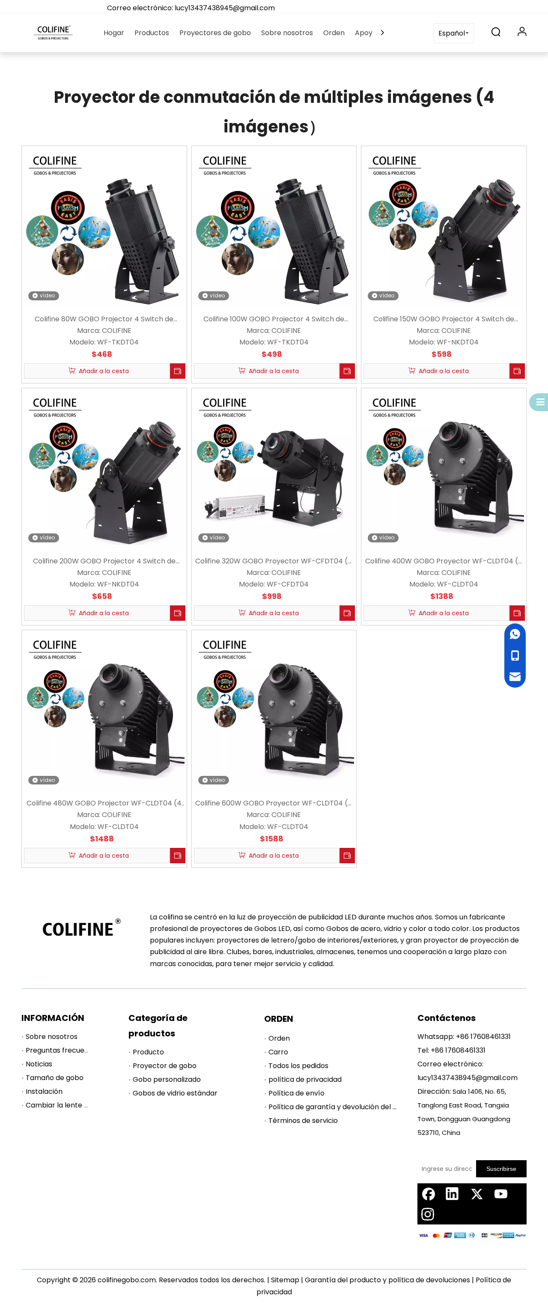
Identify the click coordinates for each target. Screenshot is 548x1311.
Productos (151, 33)
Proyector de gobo (165, 1066)
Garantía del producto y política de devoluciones (387, 1280)
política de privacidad (305, 1079)
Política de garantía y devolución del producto (346, 1107)
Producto (148, 1052)
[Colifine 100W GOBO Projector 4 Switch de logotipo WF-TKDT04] (274, 228)
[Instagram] (427, 1214)
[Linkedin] (452, 1193)
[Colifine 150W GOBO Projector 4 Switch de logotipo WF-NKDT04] (443, 228)
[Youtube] (501, 1193)
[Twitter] (476, 1193)
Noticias (39, 1064)
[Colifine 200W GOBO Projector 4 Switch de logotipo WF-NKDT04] (104, 470)
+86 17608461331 (483, 1037)
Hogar (114, 33)
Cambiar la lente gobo (63, 1105)
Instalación (44, 1091)
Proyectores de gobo (215, 33)
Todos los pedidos (298, 1066)
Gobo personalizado (167, 1079)
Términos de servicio (303, 1120)
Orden (334, 33)
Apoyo (366, 33)
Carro (278, 1052)
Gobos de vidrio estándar (175, 1093)
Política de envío (296, 1093)
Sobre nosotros (287, 33)
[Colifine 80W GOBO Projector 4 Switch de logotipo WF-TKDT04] (104, 228)
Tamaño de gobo (54, 1078)
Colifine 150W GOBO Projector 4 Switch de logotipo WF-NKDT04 (443, 319)
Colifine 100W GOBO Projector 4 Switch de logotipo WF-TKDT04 (273, 319)
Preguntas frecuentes (62, 1050)
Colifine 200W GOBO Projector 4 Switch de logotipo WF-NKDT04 (104, 561)
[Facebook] (427, 1193)
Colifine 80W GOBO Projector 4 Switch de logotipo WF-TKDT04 (104, 319)
